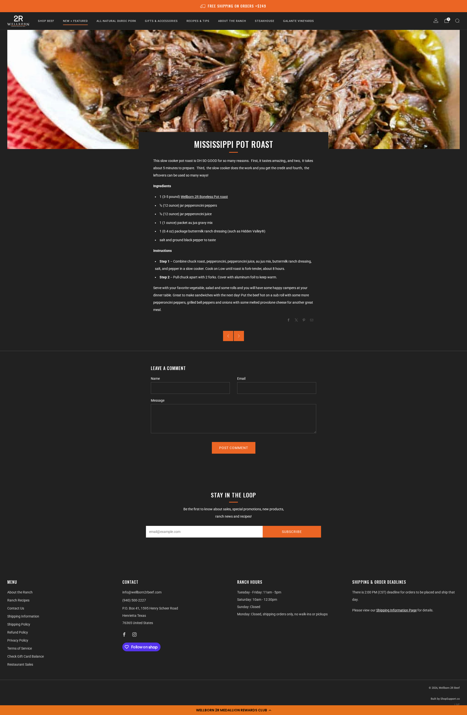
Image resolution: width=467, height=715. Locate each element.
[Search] (457, 20)
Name (155, 378)
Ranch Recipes (18, 600)
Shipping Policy (18, 624)
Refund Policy (17, 632)
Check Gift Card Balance (25, 656)
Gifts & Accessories (161, 21)
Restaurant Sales (20, 664)
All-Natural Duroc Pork (116, 21)
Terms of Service (19, 648)
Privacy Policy (17, 640)
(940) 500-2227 (134, 600)
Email (241, 378)
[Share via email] (312, 320)
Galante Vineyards (298, 21)
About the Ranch (232, 21)
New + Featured (75, 21)
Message (157, 400)
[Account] (435, 20)
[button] (233, 710)
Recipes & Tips (198, 21)
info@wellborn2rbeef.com (142, 592)
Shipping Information (23, 616)
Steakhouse (264, 21)
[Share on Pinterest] (304, 320)
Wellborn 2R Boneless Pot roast (204, 197)
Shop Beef (46, 21)
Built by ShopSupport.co (445, 698)
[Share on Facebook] (289, 320)
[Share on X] (296, 320)
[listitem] (233, 6)
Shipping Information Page (396, 610)
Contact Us (15, 608)
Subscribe (292, 532)
